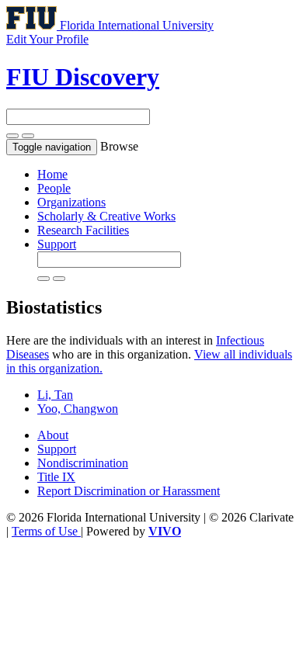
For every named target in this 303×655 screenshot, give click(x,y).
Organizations (71, 202)
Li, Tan (55, 394)
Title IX (56, 476)
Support (56, 244)
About (52, 435)
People (54, 188)
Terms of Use (46, 531)
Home (52, 174)
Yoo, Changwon (77, 408)
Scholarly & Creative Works (106, 216)
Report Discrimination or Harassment (128, 490)
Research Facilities (83, 230)
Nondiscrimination (82, 463)
